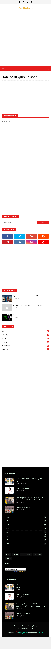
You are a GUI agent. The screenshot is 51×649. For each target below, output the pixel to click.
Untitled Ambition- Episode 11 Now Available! (30, 305)
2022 (26, 532)
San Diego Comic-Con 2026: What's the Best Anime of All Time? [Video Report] (31, 499)
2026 (26, 517)
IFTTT (25, 338)
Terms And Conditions (21, 628)
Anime (26, 331)
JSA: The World (25, 8)
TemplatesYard (23, 632)
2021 (26, 536)
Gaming (26, 335)
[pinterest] (31, 2)
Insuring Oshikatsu (23, 488)
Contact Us (34, 628)
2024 (26, 525)
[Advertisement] (25, 37)
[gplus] (31, 236)
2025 (26, 521)
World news (26, 345)
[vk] (19, 242)
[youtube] (43, 242)
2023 (26, 529)
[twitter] (23, 2)
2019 (26, 544)
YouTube (25, 349)
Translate (22, 572)
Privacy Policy (32, 626)
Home (16, 626)
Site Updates (18, 315)
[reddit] (43, 236)
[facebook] (19, 2)
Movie (26, 342)
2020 (26, 540)
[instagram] (27, 2)
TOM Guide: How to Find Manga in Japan (29, 480)
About (23, 626)
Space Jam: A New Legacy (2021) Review (28, 296)
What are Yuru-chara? (24, 507)
